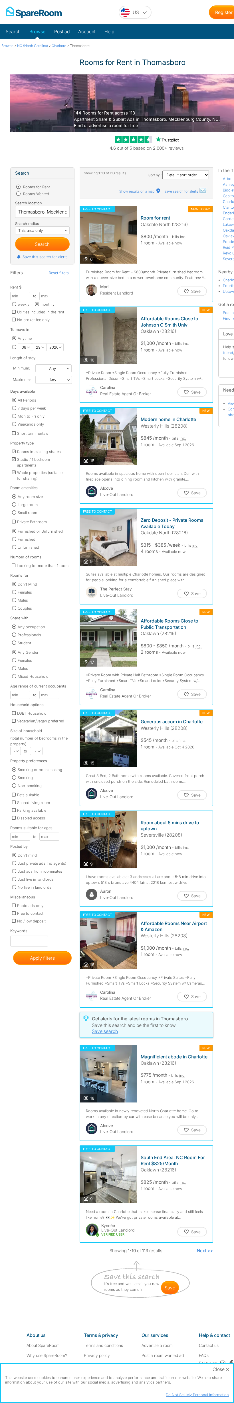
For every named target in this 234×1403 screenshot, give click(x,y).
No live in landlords (34, 887)
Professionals (29, 635)
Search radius (27, 223)
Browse (37, 31)
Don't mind (27, 855)
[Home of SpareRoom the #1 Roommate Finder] (34, 12)
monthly (48, 304)
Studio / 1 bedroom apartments (33, 462)
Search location (28, 203)
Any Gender (28, 652)
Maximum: (22, 379)
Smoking (25, 777)
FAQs (204, 1355)
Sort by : (155, 175)
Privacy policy (97, 1355)
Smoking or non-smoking (40, 769)
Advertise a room (157, 1345)
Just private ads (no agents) (42, 863)
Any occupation (31, 627)
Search (13, 31)
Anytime (25, 338)
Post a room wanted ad (163, 1355)
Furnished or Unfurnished (40, 531)
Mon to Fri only (31, 416)
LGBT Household (32, 713)
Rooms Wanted (35, 193)
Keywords (18, 932)
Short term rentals (32, 433)
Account (87, 31)
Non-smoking (30, 785)
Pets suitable (28, 795)
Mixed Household (33, 676)
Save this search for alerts (45, 256)
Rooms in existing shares (39, 451)
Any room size (30, 496)
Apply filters (42, 958)
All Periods (27, 400)
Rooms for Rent (36, 187)
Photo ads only (30, 905)
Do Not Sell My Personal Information (197, 1394)
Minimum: (21, 368)
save (170, 1288)
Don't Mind (27, 584)
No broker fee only (33, 319)
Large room (28, 504)
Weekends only (31, 424)
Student (24, 643)
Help (109, 31)
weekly (23, 304)
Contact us (209, 1345)
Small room (27, 512)
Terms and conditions (103, 1345)
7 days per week (32, 408)
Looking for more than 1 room (42, 565)
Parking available (31, 810)
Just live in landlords (36, 879)
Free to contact (30, 913)
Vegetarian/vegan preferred (40, 721)
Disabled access (31, 818)
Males (23, 600)
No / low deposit (31, 921)
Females (25, 592)
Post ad (62, 31)
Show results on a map (137, 191)
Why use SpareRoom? (47, 1355)
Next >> (205, 1250)
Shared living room (33, 802)
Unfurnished (28, 547)
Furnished (26, 539)
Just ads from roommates (40, 871)
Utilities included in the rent (40, 312)
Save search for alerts (181, 191)
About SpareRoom (43, 1345)
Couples (25, 608)
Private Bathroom (32, 521)
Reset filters (59, 272)
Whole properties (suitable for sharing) (39, 475)
